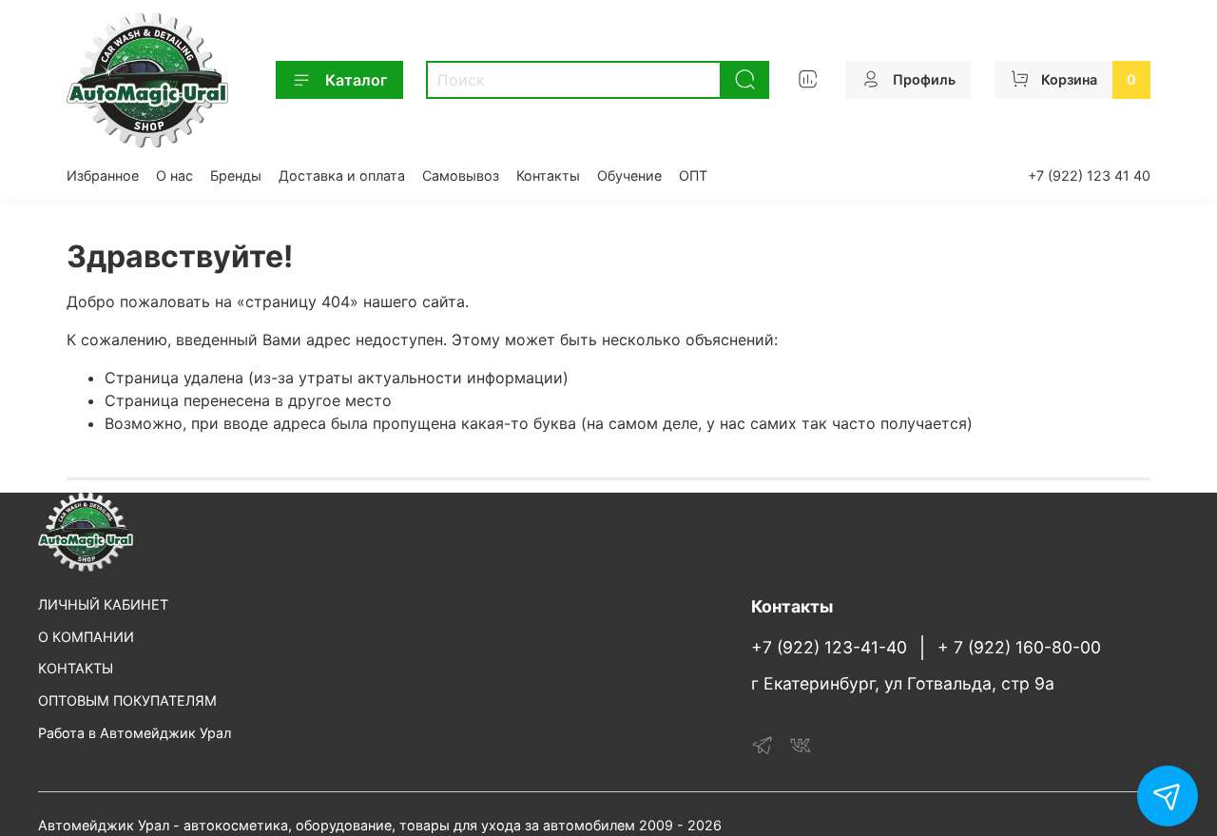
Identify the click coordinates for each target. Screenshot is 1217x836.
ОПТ (693, 175)
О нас (174, 175)
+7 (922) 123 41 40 (1089, 175)
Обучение (629, 175)
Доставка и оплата (342, 175)
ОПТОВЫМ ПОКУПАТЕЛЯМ (127, 700)
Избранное (103, 175)
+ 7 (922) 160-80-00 (1019, 647)
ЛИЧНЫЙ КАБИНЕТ (103, 604)
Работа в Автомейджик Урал (134, 733)
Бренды (235, 175)
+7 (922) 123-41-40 (829, 647)
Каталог (356, 79)
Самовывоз (460, 175)
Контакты (548, 175)
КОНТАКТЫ (75, 668)
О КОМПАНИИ (86, 637)
